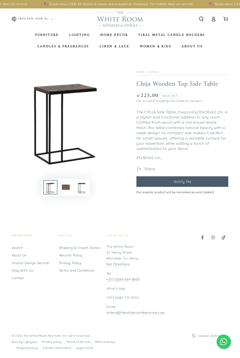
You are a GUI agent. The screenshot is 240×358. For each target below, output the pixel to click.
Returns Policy (70, 255)
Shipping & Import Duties (79, 248)
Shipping (162, 101)
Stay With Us (22, 270)
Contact (18, 278)
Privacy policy (52, 341)
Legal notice (84, 348)
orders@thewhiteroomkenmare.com (135, 312)
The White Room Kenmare (42, 335)
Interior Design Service (30, 263)
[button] (201, 19)
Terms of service (78, 341)
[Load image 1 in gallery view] (50, 187)
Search (17, 248)
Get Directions (118, 264)
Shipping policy (27, 348)
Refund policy (105, 341)
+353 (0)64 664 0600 (122, 279)
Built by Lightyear (24, 342)
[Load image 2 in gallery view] (66, 187)
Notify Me (182, 181)
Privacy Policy (70, 263)
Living (152, 72)
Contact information (57, 348)
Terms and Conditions (76, 270)
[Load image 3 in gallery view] (81, 187)
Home (140, 72)
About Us (19, 255)
